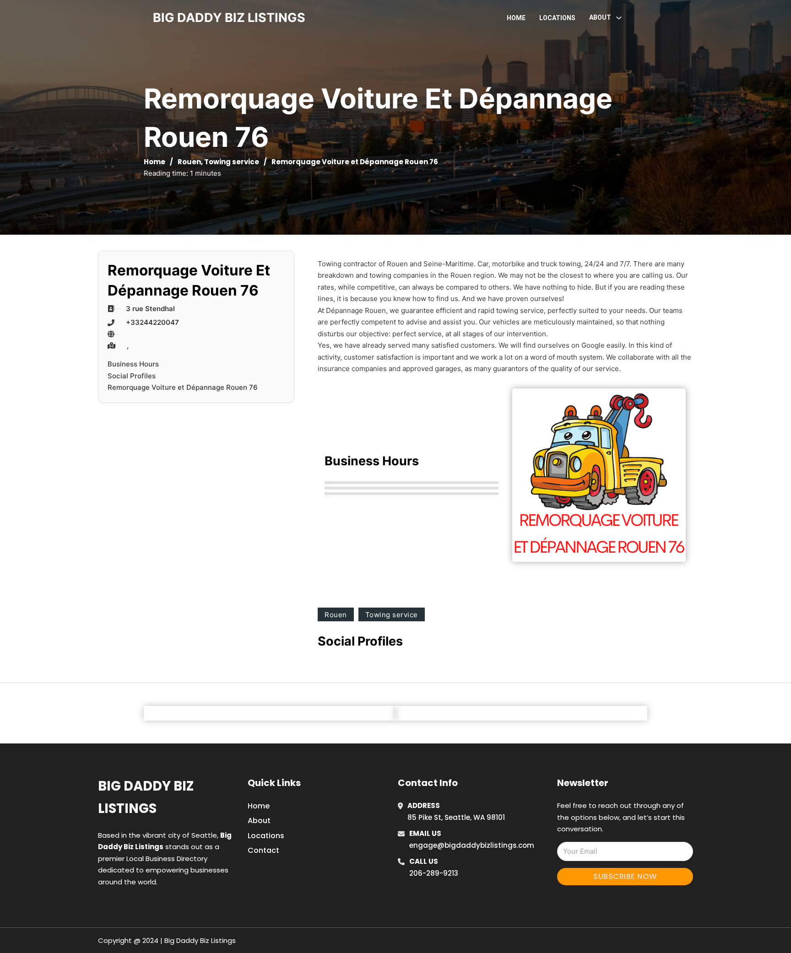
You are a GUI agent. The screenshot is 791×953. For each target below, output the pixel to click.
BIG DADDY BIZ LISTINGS (229, 17)
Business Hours (133, 364)
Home (516, 18)
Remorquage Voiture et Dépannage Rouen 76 (183, 387)
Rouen (189, 162)
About (259, 820)
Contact (263, 850)
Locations (557, 18)
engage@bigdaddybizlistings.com (471, 845)
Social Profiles (132, 376)
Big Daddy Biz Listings (146, 797)
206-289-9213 (433, 873)
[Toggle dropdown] (619, 18)
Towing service (231, 162)
